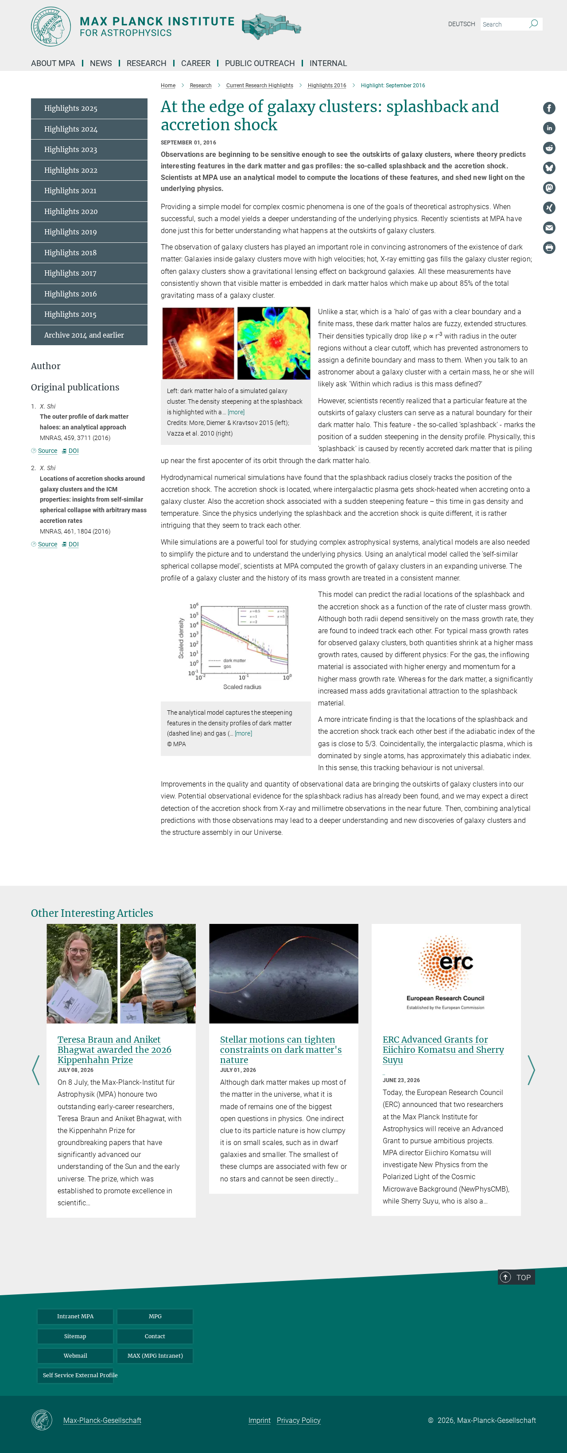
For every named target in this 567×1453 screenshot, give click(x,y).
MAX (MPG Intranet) (155, 1355)
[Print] (549, 247)
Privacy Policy (299, 1420)
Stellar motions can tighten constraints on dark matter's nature (281, 1049)
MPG (155, 1316)
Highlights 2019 (70, 232)
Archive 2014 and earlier (84, 335)
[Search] (533, 24)
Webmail (75, 1355)
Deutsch (461, 23)
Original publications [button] (75, 387)
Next (531, 1071)
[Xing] (549, 207)
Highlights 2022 (70, 170)
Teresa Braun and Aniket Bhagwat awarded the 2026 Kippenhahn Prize (115, 1049)
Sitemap (75, 1336)
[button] (303, 373)
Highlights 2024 (71, 129)
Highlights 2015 (70, 314)
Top (524, 1277)
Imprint (260, 1420)
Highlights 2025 (70, 108)
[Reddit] (549, 148)
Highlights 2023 (70, 149)
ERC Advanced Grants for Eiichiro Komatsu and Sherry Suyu (443, 1049)
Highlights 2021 (70, 191)
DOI (73, 450)
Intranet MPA (75, 1316)
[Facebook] (549, 108)
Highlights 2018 (70, 253)
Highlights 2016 (70, 294)
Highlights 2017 (70, 273)
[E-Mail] (549, 227)
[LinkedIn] (549, 128)
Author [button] (46, 366)
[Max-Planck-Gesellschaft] (47, 1420)
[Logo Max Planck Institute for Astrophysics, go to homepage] (197, 27)
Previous (36, 1071)
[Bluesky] (549, 168)
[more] (236, 412)
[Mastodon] (549, 188)
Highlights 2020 (71, 211)
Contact (155, 1336)
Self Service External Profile (78, 1375)
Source (47, 450)
